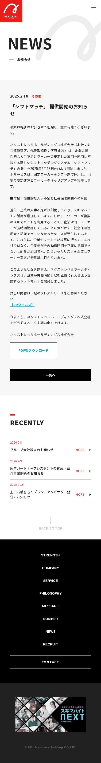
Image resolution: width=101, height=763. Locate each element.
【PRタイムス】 (22, 304)
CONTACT (50, 662)
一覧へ (51, 375)
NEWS (50, 631)
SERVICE (50, 581)
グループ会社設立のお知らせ (32, 449)
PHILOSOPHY (50, 593)
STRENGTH (50, 555)
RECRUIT (50, 644)
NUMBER (50, 619)
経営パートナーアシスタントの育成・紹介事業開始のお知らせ (40, 471)
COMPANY (50, 568)
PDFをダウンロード (34, 350)
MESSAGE (50, 606)
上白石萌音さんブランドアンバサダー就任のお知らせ (40, 494)
